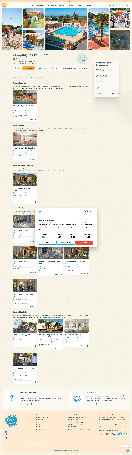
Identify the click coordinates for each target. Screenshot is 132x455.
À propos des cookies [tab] (85, 216)
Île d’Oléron (39, 426)
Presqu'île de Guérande (42, 417)
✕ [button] (129, 445)
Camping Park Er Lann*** (74, 421)
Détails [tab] (66, 216)
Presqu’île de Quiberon (42, 421)
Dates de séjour (100, 81)
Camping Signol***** (73, 426)
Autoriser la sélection (66, 242)
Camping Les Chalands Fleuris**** (77, 417)
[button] (23, 101)
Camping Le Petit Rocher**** (75, 423)
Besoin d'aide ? (125, 446)
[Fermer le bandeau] (93, 211)
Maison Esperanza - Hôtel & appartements (79, 429)
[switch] (59, 237)
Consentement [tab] (46, 216)
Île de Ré (38, 424)
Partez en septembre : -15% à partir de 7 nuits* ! (66, 1)
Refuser (47, 242)
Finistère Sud (39, 419)
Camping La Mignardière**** (75, 428)
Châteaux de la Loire (41, 428)
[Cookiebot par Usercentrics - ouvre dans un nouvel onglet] (85, 211)
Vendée (38, 423)
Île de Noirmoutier (41, 429)
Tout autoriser (84, 242)
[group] (17, 68)
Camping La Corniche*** (74, 419)
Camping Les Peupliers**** (75, 424)
